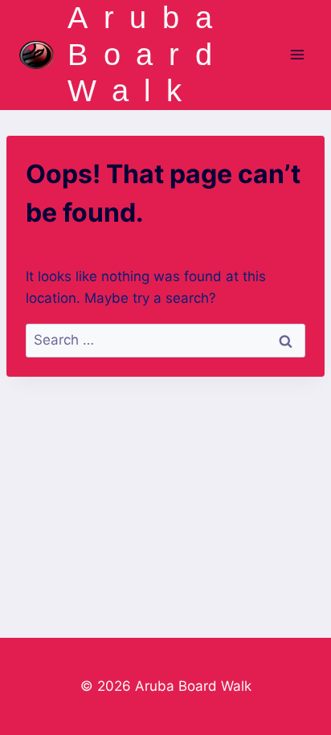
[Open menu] (297, 55)
